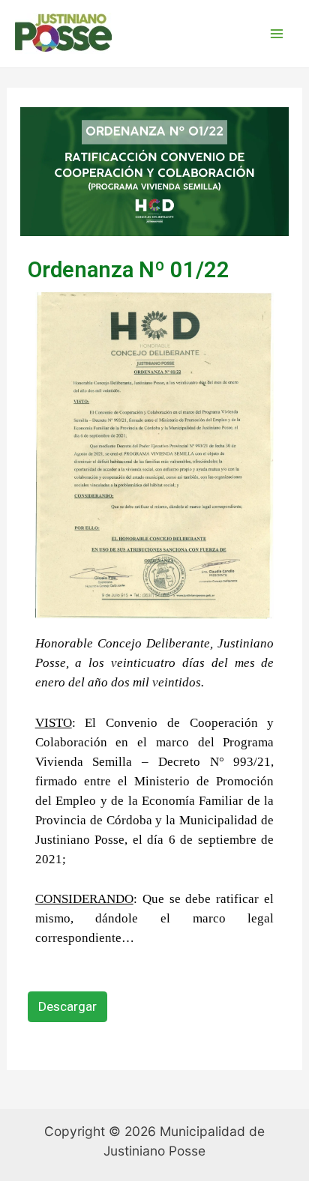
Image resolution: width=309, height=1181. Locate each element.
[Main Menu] (277, 33)
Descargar (67, 1006)
